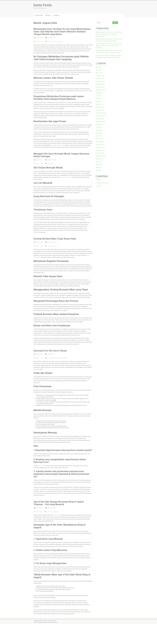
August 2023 (99, 159)
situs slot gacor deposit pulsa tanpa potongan (56, 358)
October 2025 (100, 87)
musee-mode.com (66, 177)
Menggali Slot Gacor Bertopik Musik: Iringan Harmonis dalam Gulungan (61, 155)
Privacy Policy (39, 15)
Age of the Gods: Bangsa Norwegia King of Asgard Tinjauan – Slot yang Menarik (59, 503)
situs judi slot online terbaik (52, 511)
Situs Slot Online (52, 242)
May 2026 (98, 67)
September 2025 (100, 90)
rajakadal (98, 179)
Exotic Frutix (43, 5)
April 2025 (98, 101)
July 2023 (98, 162)
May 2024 (98, 133)
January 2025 (100, 110)
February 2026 (100, 75)
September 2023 (100, 156)
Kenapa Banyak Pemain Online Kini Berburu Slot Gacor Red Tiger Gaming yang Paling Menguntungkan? (109, 34)
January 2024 (100, 144)
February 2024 (100, 141)
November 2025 (100, 84)
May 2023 (98, 167)
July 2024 (98, 127)
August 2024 (99, 124)
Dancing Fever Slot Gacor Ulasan (50, 350)
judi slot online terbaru (51, 246)
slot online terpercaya (102, 183)
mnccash (42, 465)
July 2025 (98, 96)
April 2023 (98, 170)
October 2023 (100, 153)
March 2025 (99, 104)
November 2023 (100, 150)
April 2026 (98, 70)
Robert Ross (39, 37)
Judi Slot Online (51, 160)
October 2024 (100, 119)
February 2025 (100, 107)
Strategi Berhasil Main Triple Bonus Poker (55, 238)
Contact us (56, 15)
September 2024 (100, 121)
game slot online (50, 163)
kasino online (57, 515)
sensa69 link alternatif (58, 145)
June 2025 (99, 98)
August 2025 (99, 93)
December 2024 (100, 113)
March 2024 (99, 139)
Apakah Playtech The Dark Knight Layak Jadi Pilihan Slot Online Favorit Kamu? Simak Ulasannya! (108, 46)
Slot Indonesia (51, 37)
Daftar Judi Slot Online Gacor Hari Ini (55, 41)
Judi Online (50, 354)
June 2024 (99, 130)
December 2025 (100, 81)
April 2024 (98, 136)
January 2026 (100, 78)
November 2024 (100, 116)
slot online (98, 186)
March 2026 (99, 73)
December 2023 (100, 147)
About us (48, 15)
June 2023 (99, 164)
